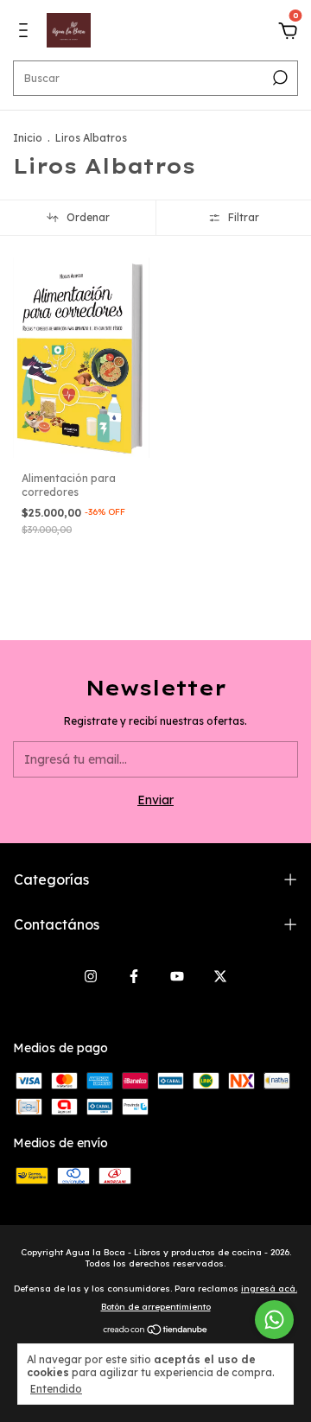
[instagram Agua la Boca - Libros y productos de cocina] (91, 976)
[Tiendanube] (156, 1331)
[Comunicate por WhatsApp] (274, 1319)
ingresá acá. (269, 1288)
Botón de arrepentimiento (156, 1306)
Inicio (27, 137)
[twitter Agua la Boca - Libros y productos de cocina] (220, 976)
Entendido (56, 1388)
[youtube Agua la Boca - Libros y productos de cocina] (177, 976)
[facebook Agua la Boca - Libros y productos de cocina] (134, 976)
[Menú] (26, 32)
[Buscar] (278, 77)
